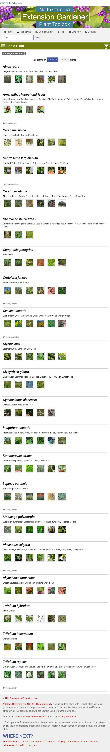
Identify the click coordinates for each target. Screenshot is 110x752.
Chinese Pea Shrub (29, 135)
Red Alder (39, 71)
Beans (15, 196)
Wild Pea (64, 163)
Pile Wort (52, 99)
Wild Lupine (22, 489)
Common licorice (23, 377)
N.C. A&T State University (39, 704)
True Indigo (73, 433)
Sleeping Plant (85, 224)
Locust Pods (51, 196)
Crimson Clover (10, 639)
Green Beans (44, 550)
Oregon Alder (9, 71)
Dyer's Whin (38, 316)
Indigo (52, 433)
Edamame (7, 349)
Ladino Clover (28, 667)
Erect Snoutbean (10, 583)
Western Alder (51, 71)
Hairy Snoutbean (27, 583)
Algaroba (7, 196)
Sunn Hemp (23, 282)
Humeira (45, 433)
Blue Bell (7, 163)
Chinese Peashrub (11, 135)
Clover (6, 667)
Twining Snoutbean (45, 583)
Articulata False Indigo (13, 433)
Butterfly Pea (18, 163)
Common (64, 59)
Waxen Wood (64, 316)
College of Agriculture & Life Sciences (77, 741)
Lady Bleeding (22, 99)
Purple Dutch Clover (45, 667)
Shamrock (60, 667)
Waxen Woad (51, 316)
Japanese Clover (31, 460)
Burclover (7, 522)
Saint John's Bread (66, 196)
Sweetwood (67, 377)
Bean (5, 550)
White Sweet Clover (87, 667)
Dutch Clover (15, 667)
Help (62, 31)
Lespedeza (45, 460)
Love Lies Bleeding (38, 99)
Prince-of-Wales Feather (68, 99)
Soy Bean (31, 349)
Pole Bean (55, 550)
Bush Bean (20, 550)
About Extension (11, 741)
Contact (91, 31)
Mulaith (57, 377)
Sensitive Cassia (34, 224)
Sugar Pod (81, 196)
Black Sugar (8, 377)
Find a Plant (25, 31)
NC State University (12, 704)
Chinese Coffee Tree (12, 405)
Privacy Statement (67, 716)
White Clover (71, 667)
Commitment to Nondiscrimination (29, 716)
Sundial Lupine (9, 489)
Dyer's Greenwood (23, 316)
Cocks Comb (9, 99)
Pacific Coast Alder (25, 71)
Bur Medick (18, 522)
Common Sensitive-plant (14, 224)
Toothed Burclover (51, 522)
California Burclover (33, 522)
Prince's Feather (87, 99)
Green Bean (31, 550)
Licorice (35, 377)
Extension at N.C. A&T (13, 745)
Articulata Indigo (32, 433)
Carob (22, 196)
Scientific (52, 59)
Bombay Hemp (10, 282)
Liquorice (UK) (46, 377)
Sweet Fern (8, 254)
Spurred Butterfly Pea (35, 163)
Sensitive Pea (71, 224)
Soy (15, 349)
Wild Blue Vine (52, 163)
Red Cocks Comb (19, 102)
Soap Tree (28, 405)
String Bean (77, 550)
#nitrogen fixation (13, 53)
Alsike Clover (9, 611)
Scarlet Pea (61, 433)
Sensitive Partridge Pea (53, 224)
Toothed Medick (68, 522)
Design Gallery (45, 31)
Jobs (25, 741)
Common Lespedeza (12, 460)
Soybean (22, 349)
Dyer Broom (8, 316)
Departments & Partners (43, 741)
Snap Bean (66, 550)
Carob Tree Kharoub (35, 196)
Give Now (76, 31)
